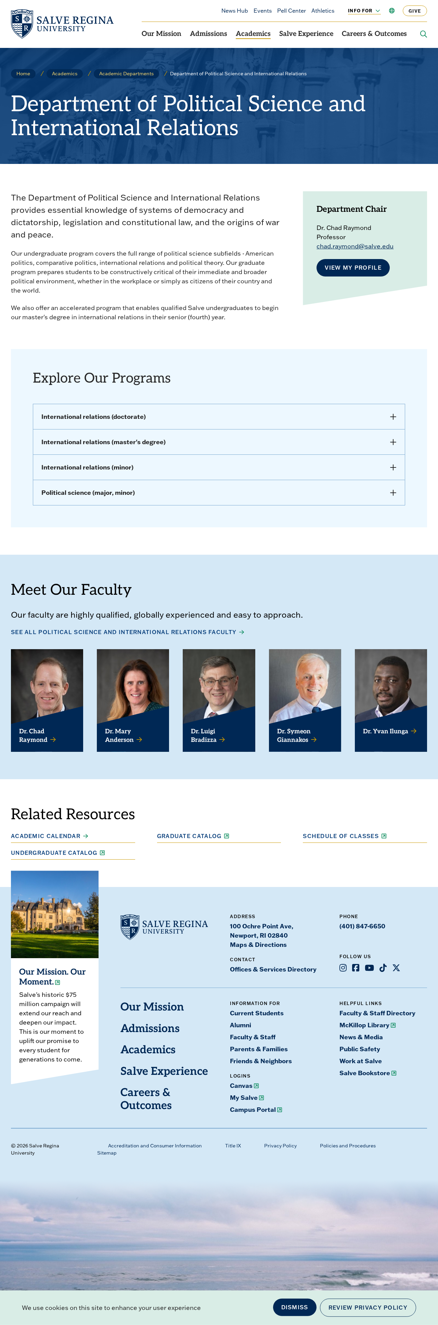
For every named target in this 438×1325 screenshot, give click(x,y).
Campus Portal (253, 1109)
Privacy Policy (280, 1146)
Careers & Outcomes (374, 34)
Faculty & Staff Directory (377, 1013)
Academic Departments (126, 73)
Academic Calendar (45, 836)
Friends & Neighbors (261, 1061)
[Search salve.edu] (423, 34)
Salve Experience (306, 34)
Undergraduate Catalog (54, 852)
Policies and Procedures (348, 1146)
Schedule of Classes (341, 836)
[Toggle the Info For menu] (374, 10)
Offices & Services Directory (273, 969)
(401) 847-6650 (362, 926)
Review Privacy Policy (368, 1307)
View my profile (353, 267)
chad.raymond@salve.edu (355, 246)
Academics (253, 34)
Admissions (208, 34)
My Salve (244, 1097)
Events (263, 11)
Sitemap (107, 1153)
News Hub (234, 11)
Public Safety (359, 1049)
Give (415, 11)
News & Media (361, 1037)
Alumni (240, 1025)
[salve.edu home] (62, 24)
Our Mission (161, 34)
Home (23, 73)
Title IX (233, 1146)
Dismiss (294, 1307)
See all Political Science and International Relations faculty (123, 632)
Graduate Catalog (189, 836)
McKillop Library (364, 1025)
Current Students (257, 1013)
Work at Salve (360, 1061)
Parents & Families (259, 1049)
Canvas (241, 1085)
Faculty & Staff (252, 1037)
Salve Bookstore (364, 1073)
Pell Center (291, 11)
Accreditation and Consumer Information (155, 1146)
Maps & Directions (258, 944)
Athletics (322, 11)
